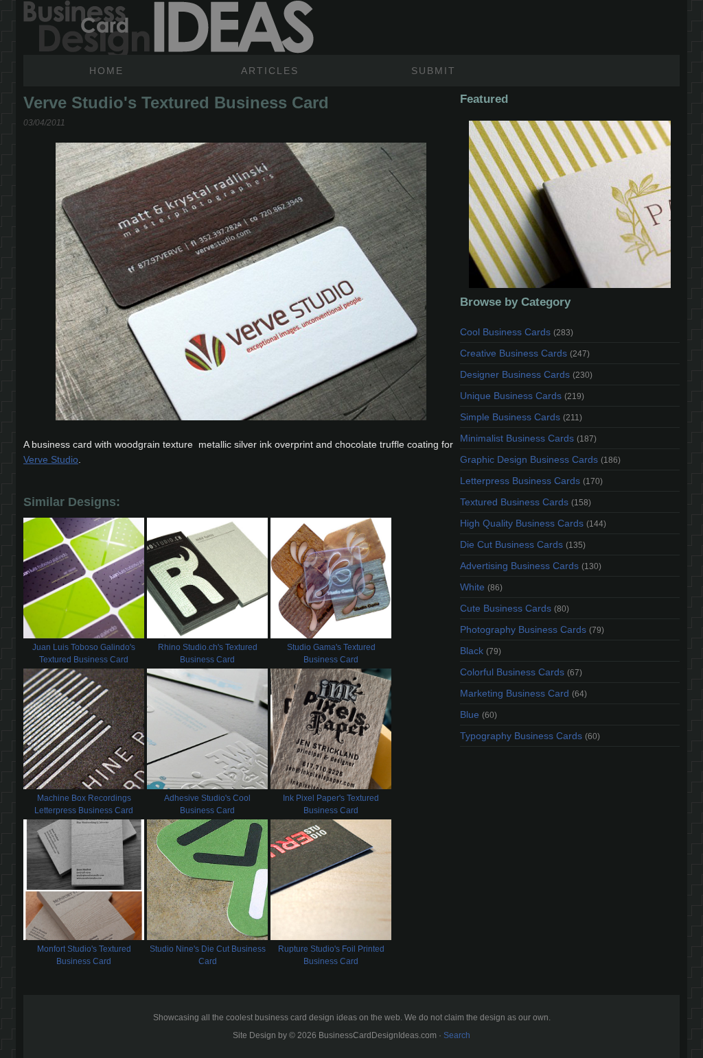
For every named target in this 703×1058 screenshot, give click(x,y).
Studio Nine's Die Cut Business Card (208, 955)
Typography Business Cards (530, 735)
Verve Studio (50, 459)
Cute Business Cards (514, 608)
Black (480, 650)
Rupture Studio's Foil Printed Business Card (331, 955)
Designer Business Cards (526, 374)
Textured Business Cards (525, 501)
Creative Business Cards (525, 353)
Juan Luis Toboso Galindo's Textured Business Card (83, 653)
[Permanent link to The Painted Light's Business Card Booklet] (570, 204)
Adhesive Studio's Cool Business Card (207, 804)
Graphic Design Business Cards (540, 459)
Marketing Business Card (523, 693)
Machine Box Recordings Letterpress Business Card (83, 804)
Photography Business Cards (532, 629)
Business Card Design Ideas (168, 27)
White (481, 586)
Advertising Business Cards (530, 565)
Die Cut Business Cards (523, 544)
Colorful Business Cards (521, 671)
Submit (433, 70)
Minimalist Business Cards (528, 438)
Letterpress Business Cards (531, 480)
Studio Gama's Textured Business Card (331, 653)
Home (106, 70)
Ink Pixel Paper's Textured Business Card (331, 804)
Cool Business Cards (516, 331)
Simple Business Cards (521, 416)
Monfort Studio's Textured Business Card (84, 955)
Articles (270, 70)
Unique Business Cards (522, 395)
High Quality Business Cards (533, 523)
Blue (478, 714)
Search (456, 1035)
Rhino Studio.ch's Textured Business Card (207, 653)
